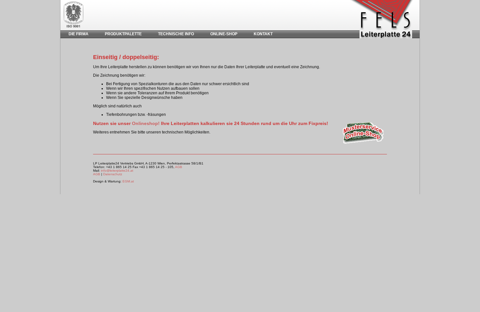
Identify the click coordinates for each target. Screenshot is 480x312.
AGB (178, 167)
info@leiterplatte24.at (117, 170)
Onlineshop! (146, 123)
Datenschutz (112, 174)
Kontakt (263, 34)
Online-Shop (223, 34)
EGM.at (128, 181)
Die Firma (78, 34)
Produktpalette (123, 34)
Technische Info (176, 34)
